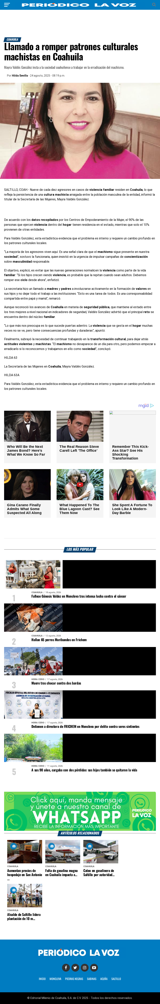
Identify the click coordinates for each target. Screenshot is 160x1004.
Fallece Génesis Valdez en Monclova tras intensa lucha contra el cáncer (78, 596)
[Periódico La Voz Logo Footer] (80, 956)
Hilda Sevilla (20, 75)
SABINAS (91, 979)
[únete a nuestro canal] (80, 811)
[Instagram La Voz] (85, 968)
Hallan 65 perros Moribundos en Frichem (59, 640)
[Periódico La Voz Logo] (80, 6)
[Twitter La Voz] (75, 968)
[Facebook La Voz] (66, 968)
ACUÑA (104, 979)
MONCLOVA (55, 979)
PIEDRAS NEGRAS (74, 979)
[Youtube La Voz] (94, 968)
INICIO (42, 979)
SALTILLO (116, 979)
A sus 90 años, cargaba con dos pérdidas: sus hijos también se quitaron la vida (84, 770)
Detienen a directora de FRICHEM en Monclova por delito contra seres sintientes (85, 727)
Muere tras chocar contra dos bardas (56, 683)
